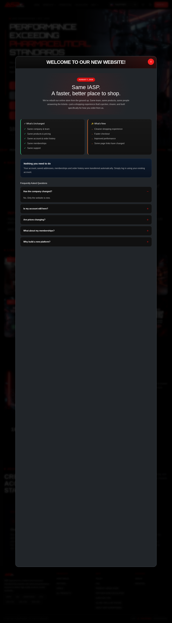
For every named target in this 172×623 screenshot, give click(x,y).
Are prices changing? (34, 220)
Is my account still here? (35, 208)
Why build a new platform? (36, 242)
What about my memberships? (39, 231)
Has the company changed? (37, 191)
